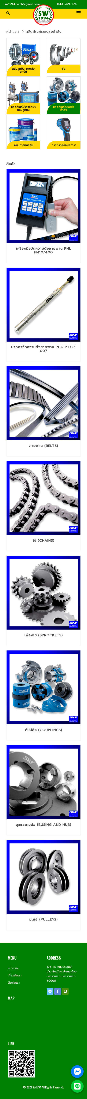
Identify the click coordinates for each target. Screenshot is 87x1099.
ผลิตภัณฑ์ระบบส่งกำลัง (43, 31)
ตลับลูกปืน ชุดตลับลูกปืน (23, 70)
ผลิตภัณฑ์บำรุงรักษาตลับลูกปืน (23, 108)
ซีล (63, 69)
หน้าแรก (12, 31)
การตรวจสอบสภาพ (64, 145)
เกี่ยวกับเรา (15, 975)
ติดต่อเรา (14, 982)
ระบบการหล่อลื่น (23, 145)
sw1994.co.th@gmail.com (22, 4)
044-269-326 (67, 4)
